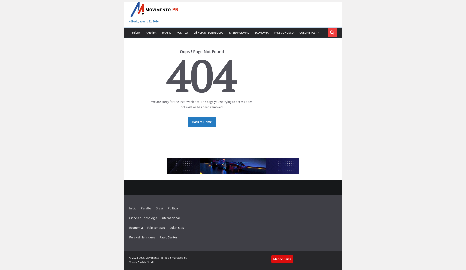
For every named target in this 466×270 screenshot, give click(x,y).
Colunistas (307, 32)
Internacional (238, 32)
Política (182, 32)
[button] (317, 32)
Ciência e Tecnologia (208, 32)
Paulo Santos (168, 237)
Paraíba (151, 32)
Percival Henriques (142, 237)
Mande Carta (282, 259)
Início (136, 32)
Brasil (166, 32)
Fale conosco (284, 32)
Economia (261, 32)
